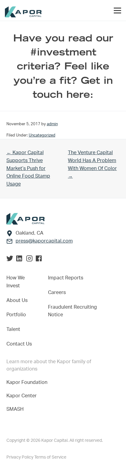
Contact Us (19, 344)
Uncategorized (42, 135)
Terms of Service (50, 457)
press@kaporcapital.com (44, 241)
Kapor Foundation (28, 382)
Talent (13, 329)
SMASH (15, 409)
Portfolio (16, 314)
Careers (57, 292)
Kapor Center (22, 395)
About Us (17, 300)
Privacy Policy (20, 457)
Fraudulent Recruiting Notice (72, 311)
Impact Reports (65, 277)
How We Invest (15, 281)
